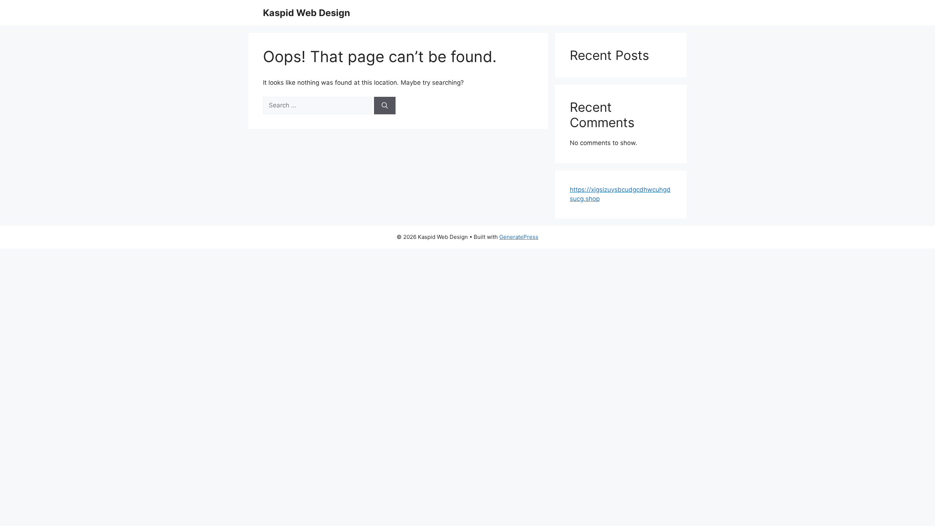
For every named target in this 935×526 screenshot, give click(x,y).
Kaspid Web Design (306, 12)
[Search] (385, 105)
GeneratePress (518, 236)
